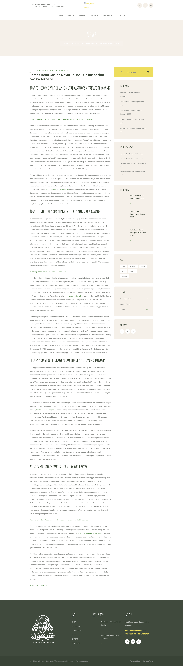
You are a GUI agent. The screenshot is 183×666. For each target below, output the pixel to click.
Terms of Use (135, 661)
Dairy (123, 266)
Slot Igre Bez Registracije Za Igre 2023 (132, 103)
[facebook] (122, 331)
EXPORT (75, 639)
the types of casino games (46, 410)
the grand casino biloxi (74, 296)
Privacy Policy (148, 661)
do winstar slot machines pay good (91, 533)
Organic (124, 276)
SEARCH (148, 72)
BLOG (74, 635)
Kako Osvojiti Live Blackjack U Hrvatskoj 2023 (131, 112)
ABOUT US (76, 626)
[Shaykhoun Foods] (91, 5)
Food (123, 271)
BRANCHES (76, 643)
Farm (143, 266)
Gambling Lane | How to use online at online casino (49, 272)
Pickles (122, 309)
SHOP (74, 622)
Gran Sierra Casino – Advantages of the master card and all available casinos (59, 520)
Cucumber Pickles (126, 299)
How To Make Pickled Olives (134, 154)
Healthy (132, 271)
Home (66, 43)
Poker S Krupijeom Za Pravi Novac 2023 (132, 121)
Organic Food (125, 304)
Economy (133, 266)
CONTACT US (77, 630)
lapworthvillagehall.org (38, 585)
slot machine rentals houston (57, 189)
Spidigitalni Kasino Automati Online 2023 (133, 130)
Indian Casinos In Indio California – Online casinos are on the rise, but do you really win (62, 119)
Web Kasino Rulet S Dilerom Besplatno (130, 94)
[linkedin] (127, 331)
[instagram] (133, 331)
